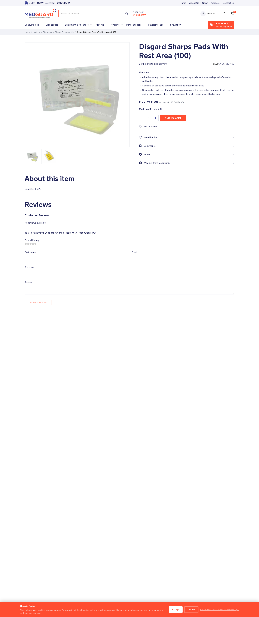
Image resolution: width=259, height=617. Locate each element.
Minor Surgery (133, 25)
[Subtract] (142, 118)
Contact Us (228, 3)
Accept (175, 609)
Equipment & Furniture (77, 25)
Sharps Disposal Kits (64, 32)
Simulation (175, 25)
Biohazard (47, 32)
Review (29, 282)
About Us (194, 3)
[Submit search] (126, 13)
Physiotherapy (155, 25)
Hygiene (115, 25)
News (205, 3)
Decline (191, 609)
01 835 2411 (139, 15)
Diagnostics (52, 25)
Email (135, 252)
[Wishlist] (224, 13)
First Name (31, 252)
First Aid (99, 25)
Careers (215, 3)
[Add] (156, 118)
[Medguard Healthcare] (40, 13)
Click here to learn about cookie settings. (219, 609)
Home (183, 3)
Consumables (32, 25)
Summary (30, 267)
